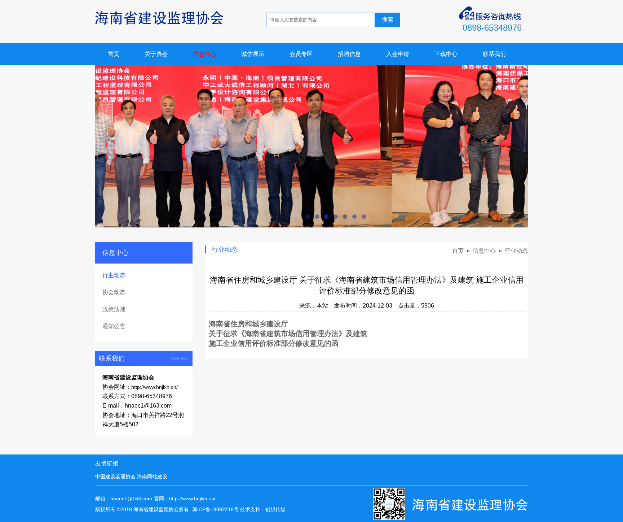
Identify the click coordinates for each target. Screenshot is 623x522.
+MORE (180, 358)
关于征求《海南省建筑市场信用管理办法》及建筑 (288, 334)
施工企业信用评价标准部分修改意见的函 (274, 343)
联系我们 (494, 54)
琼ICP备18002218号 (215, 509)
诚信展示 (252, 54)
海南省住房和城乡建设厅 (248, 324)
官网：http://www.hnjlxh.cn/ (185, 498)
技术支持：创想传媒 (263, 509)
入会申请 (397, 54)
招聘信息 (349, 54)
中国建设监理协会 (115, 476)
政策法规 (113, 309)
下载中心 (446, 54)
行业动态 (113, 275)
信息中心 (204, 54)
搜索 (387, 20)
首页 (113, 54)
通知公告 (113, 326)
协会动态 (113, 292)
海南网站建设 (152, 476)
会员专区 (301, 54)
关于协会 (156, 54)
